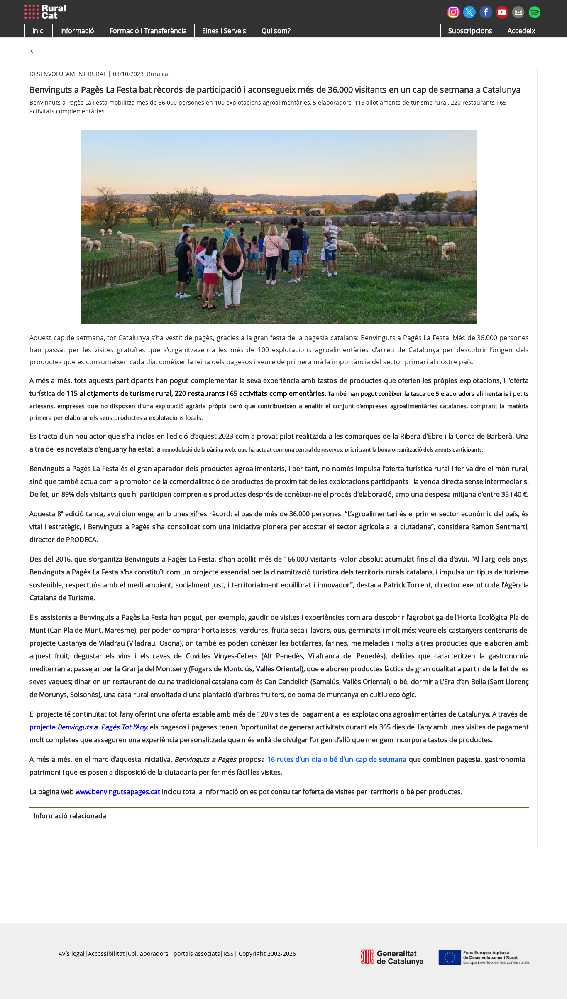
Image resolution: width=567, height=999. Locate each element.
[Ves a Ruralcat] (46, 12)
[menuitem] (148, 30)
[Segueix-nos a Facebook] (485, 11)
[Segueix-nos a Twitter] (469, 11)
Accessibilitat (106, 953)
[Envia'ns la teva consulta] (518, 11)
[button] (38, 30)
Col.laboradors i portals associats (174, 953)
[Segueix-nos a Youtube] (502, 11)
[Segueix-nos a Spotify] (534, 11)
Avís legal (72, 953)
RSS (228, 953)
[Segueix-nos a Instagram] (453, 11)
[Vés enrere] (31, 51)
